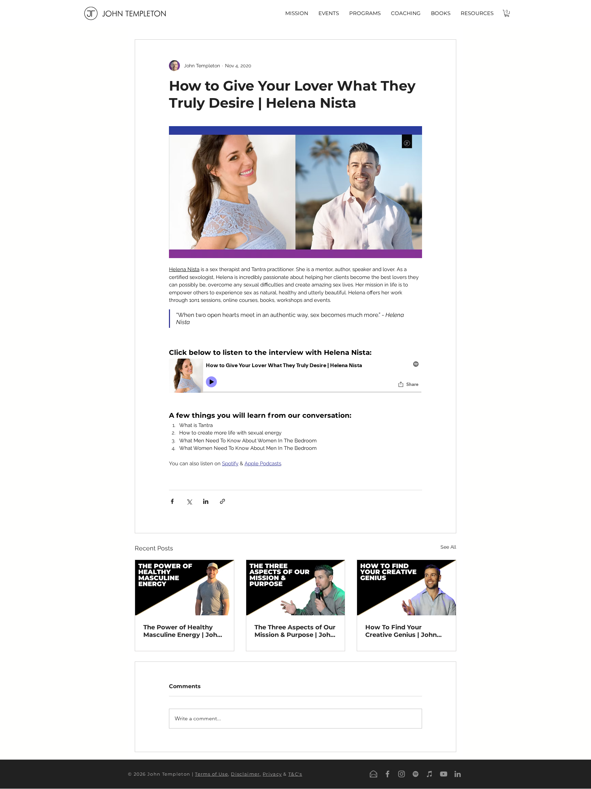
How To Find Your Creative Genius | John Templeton (401, 631)
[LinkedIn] (457, 774)
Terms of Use (211, 774)
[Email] (373, 774)
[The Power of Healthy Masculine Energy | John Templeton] (184, 587)
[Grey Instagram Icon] (401, 774)
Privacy (272, 774)
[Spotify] (415, 774)
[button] (328, 13)
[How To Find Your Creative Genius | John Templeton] (406, 587)
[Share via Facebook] (172, 501)
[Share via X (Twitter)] (189, 501)
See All (448, 547)
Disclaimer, (246, 774)
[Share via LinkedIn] (205, 501)
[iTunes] (429, 774)
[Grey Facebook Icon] (387, 774)
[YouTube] (443, 774)
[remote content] (295, 385)
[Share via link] (222, 501)
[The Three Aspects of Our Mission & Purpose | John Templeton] (295, 587)
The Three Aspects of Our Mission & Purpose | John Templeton (295, 631)
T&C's (295, 774)
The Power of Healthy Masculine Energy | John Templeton (182, 631)
